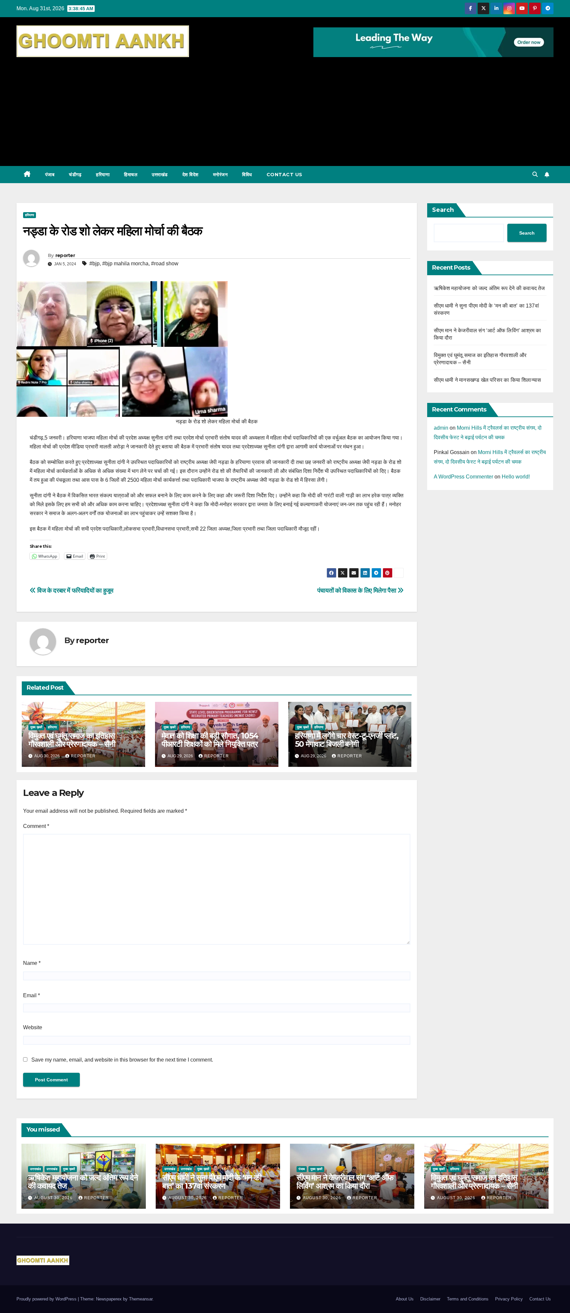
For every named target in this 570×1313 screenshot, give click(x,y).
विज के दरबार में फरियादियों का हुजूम (74, 590)
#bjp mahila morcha (125, 263)
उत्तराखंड (160, 175)
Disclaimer (430, 1299)
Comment (36, 826)
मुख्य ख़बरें (36, 727)
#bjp (94, 263)
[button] (535, 174)
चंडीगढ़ (75, 175)
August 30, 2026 (54, 1198)
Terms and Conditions (468, 1299)
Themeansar (140, 1299)
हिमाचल (130, 175)
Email (31, 995)
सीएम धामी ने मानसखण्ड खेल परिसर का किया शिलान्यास (487, 380)
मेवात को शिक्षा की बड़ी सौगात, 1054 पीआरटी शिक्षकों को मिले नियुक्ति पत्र (210, 740)
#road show (164, 263)
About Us (405, 1299)
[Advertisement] (285, 108)
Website (32, 1027)
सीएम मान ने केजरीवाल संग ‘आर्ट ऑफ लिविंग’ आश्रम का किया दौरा (345, 1182)
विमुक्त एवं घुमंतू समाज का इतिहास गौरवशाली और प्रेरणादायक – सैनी (71, 740)
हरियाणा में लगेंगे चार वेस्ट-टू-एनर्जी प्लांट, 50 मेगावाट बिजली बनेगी (346, 740)
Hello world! (516, 476)
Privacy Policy (509, 1299)
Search (443, 209)
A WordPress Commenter (463, 476)
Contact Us (284, 175)
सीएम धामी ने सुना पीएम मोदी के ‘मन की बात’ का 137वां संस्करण (211, 1182)
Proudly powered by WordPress (47, 1299)
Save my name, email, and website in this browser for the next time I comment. (122, 1060)
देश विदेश (190, 175)
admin (441, 428)
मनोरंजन (220, 175)
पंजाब (50, 175)
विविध (247, 175)
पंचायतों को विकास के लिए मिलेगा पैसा (357, 590)
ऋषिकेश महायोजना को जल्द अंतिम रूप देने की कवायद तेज (489, 288)
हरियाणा (103, 175)
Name (32, 963)
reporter (65, 255)
